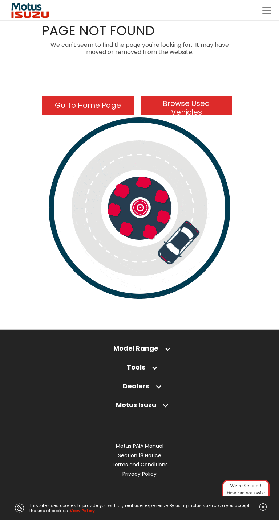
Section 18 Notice (139, 455)
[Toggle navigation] (266, 10)
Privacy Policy (139, 474)
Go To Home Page (88, 105)
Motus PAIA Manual (139, 446)
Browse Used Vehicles (186, 106)
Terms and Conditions (140, 464)
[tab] (139, 352)
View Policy (82, 510)
